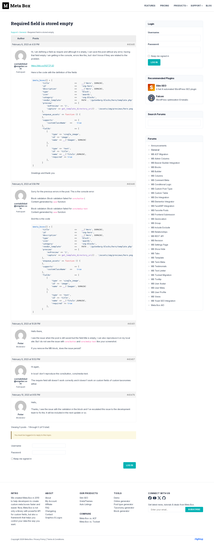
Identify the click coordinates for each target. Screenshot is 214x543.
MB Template (157, 257)
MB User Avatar (158, 283)
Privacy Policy (40, 539)
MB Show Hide (158, 249)
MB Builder (156, 171)
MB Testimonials (159, 266)
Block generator (121, 511)
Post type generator (123, 504)
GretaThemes (86, 501)
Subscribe (194, 509)
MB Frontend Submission (163, 214)
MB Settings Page (159, 244)
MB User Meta (158, 288)
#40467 (131, 359)
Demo (117, 498)
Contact (49, 514)
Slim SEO (84, 498)
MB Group (156, 223)
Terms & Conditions (55, 539)
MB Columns (157, 176)
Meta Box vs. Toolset (90, 521)
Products (180, 5)
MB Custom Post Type (161, 189)
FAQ (47, 507)
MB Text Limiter (158, 270)
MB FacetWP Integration (162, 206)
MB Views (156, 296)
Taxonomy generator (124, 507)
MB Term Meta (158, 262)
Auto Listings (86, 504)
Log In (129, 465)
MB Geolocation (158, 219)
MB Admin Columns (160, 158)
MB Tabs (155, 253)
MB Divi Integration (160, 197)
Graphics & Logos (53, 517)
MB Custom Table (159, 193)
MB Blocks (156, 167)
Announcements (159, 145)
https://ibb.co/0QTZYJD (42, 65)
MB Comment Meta (160, 180)
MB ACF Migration (159, 154)
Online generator (122, 501)
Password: (16, 452)
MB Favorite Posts (159, 210)
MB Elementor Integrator (162, 201)
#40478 (131, 395)
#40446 (131, 184)
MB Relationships (159, 232)
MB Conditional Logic (161, 184)
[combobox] (174, 123)
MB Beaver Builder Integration (165, 163)
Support (196, 5)
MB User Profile (158, 292)
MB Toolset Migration (161, 275)
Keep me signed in (23, 458)
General (22, 32)
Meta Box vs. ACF (88, 518)
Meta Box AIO (157, 305)
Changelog (50, 511)
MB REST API (157, 236)
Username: (16, 446)
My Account (51, 501)
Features (149, 5)
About (48, 498)
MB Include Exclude (160, 227)
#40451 (131, 323)
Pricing (164, 5)
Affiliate (48, 504)
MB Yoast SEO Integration (163, 301)
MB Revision (157, 240)
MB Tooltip (156, 279)
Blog (209, 5)
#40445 (131, 44)
